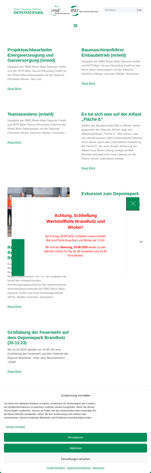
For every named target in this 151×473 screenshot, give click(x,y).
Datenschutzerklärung (79, 468)
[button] (75, 25)
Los (139, 9)
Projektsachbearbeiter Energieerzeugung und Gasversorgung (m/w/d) (31, 55)
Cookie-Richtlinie (56, 468)
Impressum (98, 468)
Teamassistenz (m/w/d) (30, 114)
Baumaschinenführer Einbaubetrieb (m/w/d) (103, 52)
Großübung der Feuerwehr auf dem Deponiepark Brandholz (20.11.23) (38, 337)
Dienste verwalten (15, 426)
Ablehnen (76, 448)
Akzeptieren (75, 437)
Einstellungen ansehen (75, 459)
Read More (14, 88)
